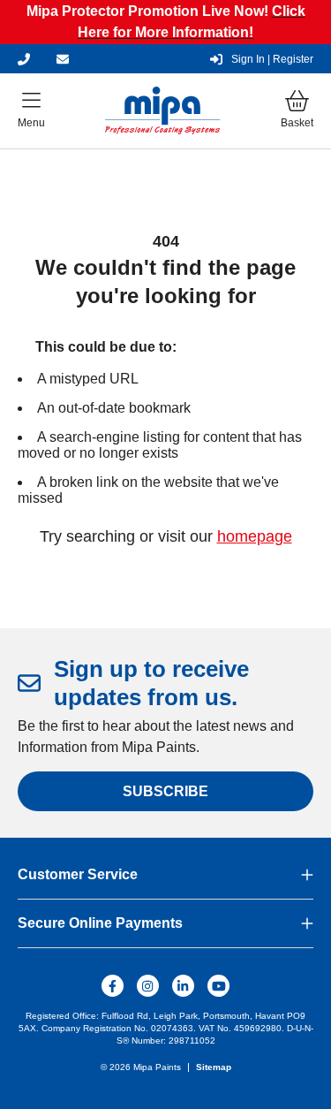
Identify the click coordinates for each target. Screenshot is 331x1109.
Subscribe (165, 791)
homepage (254, 536)
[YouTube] (218, 986)
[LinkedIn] (183, 986)
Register (272, 59)
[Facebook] (113, 986)
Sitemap (213, 1067)
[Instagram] (148, 986)
